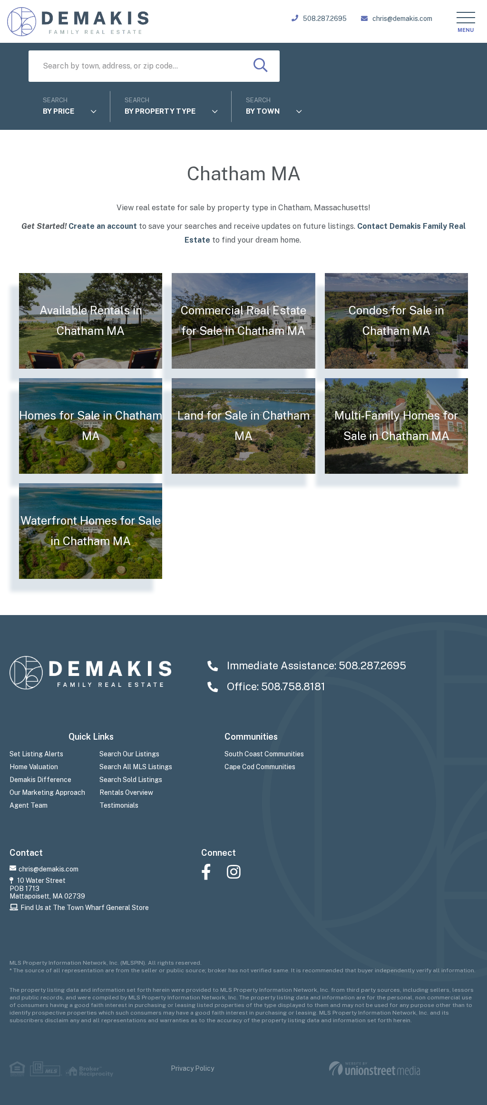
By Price (58, 111)
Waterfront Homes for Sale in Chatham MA (90, 531)
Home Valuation (34, 767)
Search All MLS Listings (135, 767)
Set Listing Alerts (36, 754)
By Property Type (160, 111)
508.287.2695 (325, 18)
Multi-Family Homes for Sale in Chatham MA (396, 426)
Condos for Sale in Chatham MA (396, 320)
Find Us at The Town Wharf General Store (84, 907)
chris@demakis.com (402, 18)
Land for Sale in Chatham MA (243, 426)
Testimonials (118, 805)
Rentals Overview (126, 792)
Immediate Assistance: (315, 665)
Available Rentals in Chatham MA (90, 320)
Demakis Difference (40, 779)
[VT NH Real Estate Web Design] (374, 1068)
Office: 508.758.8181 (274, 686)
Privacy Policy (192, 1068)
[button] (261, 66)
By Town (263, 111)
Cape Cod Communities (259, 767)
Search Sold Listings (130, 779)
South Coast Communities (264, 754)
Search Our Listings (129, 754)
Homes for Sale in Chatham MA (90, 426)
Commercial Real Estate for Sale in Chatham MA (243, 320)
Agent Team (29, 805)
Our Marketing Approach (47, 792)
